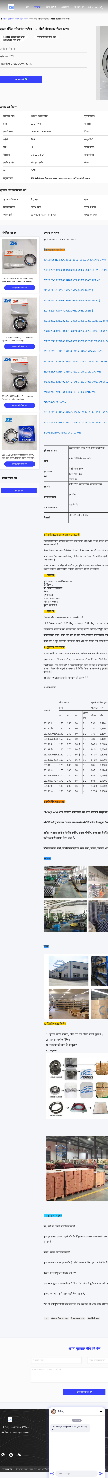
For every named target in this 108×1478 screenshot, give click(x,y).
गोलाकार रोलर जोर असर (59, 1318)
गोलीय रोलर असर (21, 19)
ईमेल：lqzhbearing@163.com (17, 1432)
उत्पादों (37, 7)
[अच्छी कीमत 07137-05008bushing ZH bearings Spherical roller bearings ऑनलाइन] (19, 315)
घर (27, 7)
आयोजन (65, 7)
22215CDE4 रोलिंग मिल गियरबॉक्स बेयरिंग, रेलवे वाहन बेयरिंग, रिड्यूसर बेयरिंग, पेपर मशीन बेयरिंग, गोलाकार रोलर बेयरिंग (18, 458)
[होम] (11, 7)
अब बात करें (19, 79)
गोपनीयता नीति (7, 1469)
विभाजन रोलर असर (78, 1318)
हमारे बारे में (51, 7)
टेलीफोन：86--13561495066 (16, 1427)
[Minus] (101, 1411)
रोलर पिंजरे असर (93, 1318)
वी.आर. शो (79, 7)
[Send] (101, 1473)
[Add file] (52, 1473)
